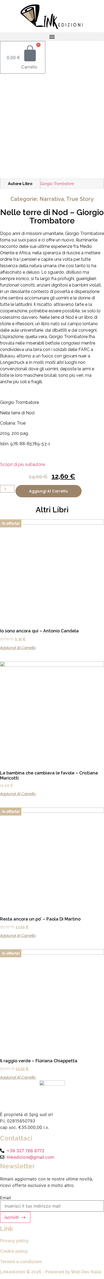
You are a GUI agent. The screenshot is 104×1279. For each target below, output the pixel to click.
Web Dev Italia (86, 1271)
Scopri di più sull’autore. (23, 464)
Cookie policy (14, 1251)
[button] (52, 36)
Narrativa (51, 199)
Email (5, 1197)
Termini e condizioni (21, 1261)
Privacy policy (14, 1240)
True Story (80, 199)
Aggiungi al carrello (48, 491)
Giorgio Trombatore (57, 183)
